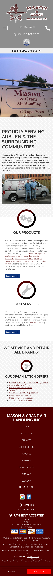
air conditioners (27, 253)
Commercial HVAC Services (20, 385)
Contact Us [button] (14, 571)
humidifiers (9, 258)
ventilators (32, 261)
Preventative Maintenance (20, 395)
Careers (26, 460)
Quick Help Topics (25, 34)
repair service (34, 322)
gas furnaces (10, 256)
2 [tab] (27, 115)
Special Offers (26, 447)
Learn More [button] (11, 276)
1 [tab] (24, 115)
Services (26, 440)
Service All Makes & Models (20, 400)
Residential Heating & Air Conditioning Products (29, 382)
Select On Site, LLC (33, 557)
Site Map (26, 474)
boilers (36, 258)
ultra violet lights (20, 261)
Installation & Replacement (20, 388)
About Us (26, 454)
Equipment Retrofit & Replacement (23, 393)
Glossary (26, 481)
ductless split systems (24, 258)
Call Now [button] (39, 571)
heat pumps (40, 253)
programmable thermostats (27, 256)
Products (26, 433)
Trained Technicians (17, 390)
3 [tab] (29, 115)
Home (26, 426)
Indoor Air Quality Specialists (21, 398)
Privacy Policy (26, 467)
